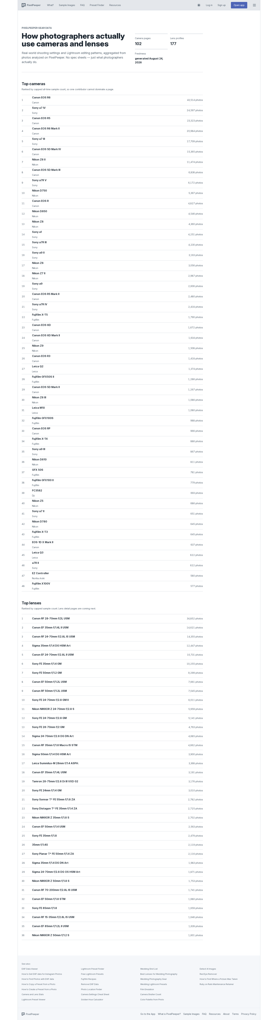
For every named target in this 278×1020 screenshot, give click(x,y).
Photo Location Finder (91, 989)
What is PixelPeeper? (169, 1014)
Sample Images (67, 5)
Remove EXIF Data (90, 984)
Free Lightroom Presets (92, 974)
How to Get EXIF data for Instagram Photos (42, 974)
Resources (115, 5)
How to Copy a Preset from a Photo (38, 984)
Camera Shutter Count (150, 994)
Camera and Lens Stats (33, 994)
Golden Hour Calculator (92, 999)
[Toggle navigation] (254, 5)
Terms (235, 1014)
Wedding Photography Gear (153, 979)
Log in (209, 5)
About (226, 1014)
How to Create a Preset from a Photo (39, 989)
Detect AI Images (208, 969)
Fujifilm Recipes (88, 979)
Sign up (222, 5)
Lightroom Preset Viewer (33, 999)
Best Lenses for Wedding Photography (158, 974)
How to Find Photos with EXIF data (38, 979)
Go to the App (147, 1014)
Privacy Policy (248, 1014)
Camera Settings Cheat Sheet (95, 994)
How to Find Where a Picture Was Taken (219, 979)
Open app (239, 5)
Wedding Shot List (149, 969)
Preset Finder (97, 5)
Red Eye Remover (208, 974)
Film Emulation (147, 989)
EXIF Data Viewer (30, 969)
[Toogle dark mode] (199, 5)
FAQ (82, 5)
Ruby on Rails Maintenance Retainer (217, 984)
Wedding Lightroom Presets (153, 984)
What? (50, 5)
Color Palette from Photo (152, 999)
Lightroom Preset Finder (92, 969)
